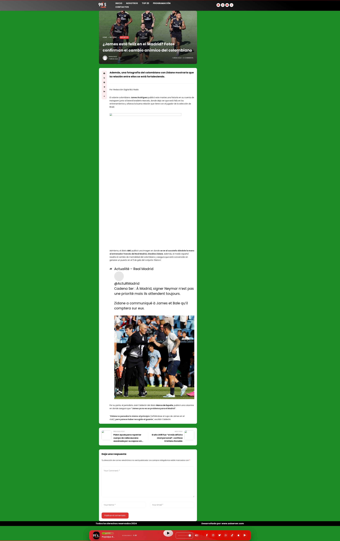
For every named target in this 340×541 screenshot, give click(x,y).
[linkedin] (104, 91)
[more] (104, 96)
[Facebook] (207, 535)
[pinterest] (104, 82)
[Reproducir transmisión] (168, 533)
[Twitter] (219, 535)
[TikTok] (232, 535)
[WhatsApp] (226, 535)
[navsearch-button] (241, 4)
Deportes (124, 37)
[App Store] (238, 535)
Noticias (113, 37)
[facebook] (104, 73)
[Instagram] (213, 535)
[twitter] (104, 78)
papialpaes (113, 57)
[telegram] (104, 87)
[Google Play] (245, 535)
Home (105, 37)
